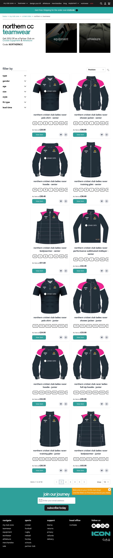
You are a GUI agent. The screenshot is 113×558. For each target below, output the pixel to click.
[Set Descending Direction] (108, 70)
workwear (7, 535)
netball (28, 535)
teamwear (7, 528)
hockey (28, 539)
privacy (50, 532)
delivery (50, 539)
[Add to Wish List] (61, 135)
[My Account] (105, 3)
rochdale (73, 525)
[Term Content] (76, 10)
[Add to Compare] (66, 135)
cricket (28, 525)
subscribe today (56, 508)
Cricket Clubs (26, 16)
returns (50, 528)
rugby (27, 532)
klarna (49, 525)
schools (28, 542)
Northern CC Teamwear (42, 16)
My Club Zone (14, 16)
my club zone (8, 525)
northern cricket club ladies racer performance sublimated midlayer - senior (90, 250)
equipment (7, 532)
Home (5, 16)
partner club (30, 546)
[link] (56, 482)
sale (4, 546)
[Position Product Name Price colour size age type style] (96, 69)
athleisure (7, 539)
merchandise (8, 542)
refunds (50, 535)
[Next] (84, 482)
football (28, 528)
